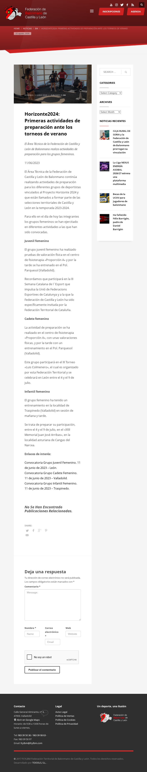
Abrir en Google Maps (28, 719)
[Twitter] (122, 5)
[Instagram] (116, 5)
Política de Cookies (65, 719)
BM (64, 95)
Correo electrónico (51, 631)
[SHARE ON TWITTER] (27, 530)
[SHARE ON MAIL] (27, 535)
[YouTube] (111, 5)
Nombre (30, 628)
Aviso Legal (61, 712)
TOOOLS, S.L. (39, 762)
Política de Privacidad (66, 723)
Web (68, 628)
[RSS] (132, 5)
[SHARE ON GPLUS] (39, 530)
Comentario (32, 586)
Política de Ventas (64, 715)
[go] (126, 72)
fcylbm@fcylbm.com (31, 743)
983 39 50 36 (24, 735)
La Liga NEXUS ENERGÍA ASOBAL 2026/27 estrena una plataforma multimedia (121, 173)
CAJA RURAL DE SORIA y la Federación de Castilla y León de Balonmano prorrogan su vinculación (121, 141)
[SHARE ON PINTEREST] (46, 530)
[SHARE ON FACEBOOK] (33, 530)
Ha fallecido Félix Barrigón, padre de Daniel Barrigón (121, 222)
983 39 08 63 (39, 735)
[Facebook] (127, 5)
